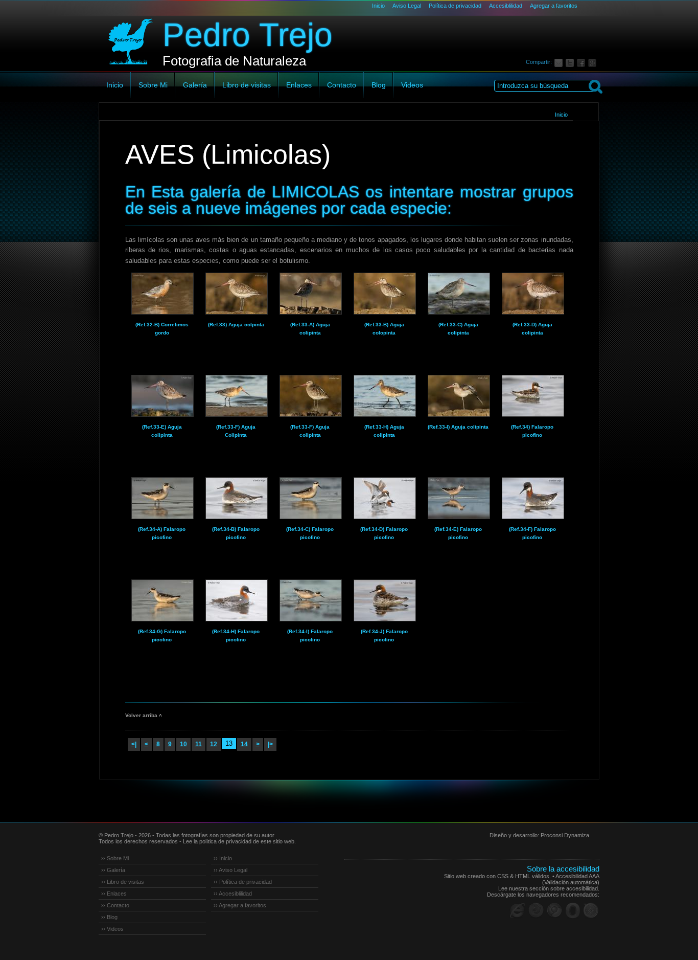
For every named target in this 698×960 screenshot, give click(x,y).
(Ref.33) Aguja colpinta (236, 324)
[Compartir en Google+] (593, 62)
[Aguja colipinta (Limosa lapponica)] (236, 294)
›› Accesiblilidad (233, 893)
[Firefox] (536, 910)
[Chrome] (554, 910)
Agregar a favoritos (553, 6)
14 (244, 744)
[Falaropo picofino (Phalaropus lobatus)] (532, 396)
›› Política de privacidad (243, 882)
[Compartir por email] (560, 62)
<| (133, 744)
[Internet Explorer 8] (517, 910)
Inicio (378, 6)
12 (213, 744)
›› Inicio (223, 858)
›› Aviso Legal (230, 870)
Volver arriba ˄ (143, 715)
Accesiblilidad (505, 6)
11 (198, 744)
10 (183, 744)
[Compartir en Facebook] (582, 62)
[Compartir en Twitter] (571, 62)
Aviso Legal (406, 6)
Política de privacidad (455, 6)
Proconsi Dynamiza (565, 835)
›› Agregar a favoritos (240, 905)
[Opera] (573, 910)
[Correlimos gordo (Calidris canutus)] (162, 294)
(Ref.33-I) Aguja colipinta (458, 427)
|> (270, 744)
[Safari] (591, 910)
